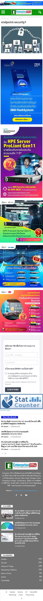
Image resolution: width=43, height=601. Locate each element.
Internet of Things (7, 566)
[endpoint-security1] (21, 39)
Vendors (4, 559)
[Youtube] (26, 495)
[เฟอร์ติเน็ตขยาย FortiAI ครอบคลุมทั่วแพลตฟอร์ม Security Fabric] (7, 526)
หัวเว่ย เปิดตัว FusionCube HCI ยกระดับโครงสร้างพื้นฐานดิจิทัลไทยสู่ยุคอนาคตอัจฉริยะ (21, 422)
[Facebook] (16, 495)
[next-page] (5, 453)
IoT (26, 592)
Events (21, 595)
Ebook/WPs (33, 592)
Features (12, 592)
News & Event (6, 573)
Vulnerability (5, 580)
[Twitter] (21, 495)
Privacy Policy (30, 595)
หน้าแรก (3, 17)
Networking (12, 595)
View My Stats (5, 410)
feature (3, 577)
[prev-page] (2, 453)
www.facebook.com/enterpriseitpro (25, 490)
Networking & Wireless (9, 570)
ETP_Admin (4, 426)
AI (6, 592)
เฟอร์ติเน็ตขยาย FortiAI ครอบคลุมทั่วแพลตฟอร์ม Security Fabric (15, 432)
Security (4, 563)
